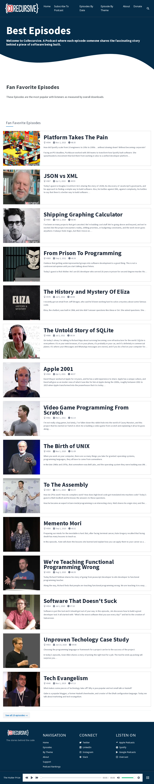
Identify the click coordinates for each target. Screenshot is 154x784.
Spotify (122, 747)
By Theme (48, 752)
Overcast (123, 757)
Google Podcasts (127, 752)
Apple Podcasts (127, 742)
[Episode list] (147, 777)
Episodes (47, 747)
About (126, 6)
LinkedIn (87, 747)
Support (47, 761)
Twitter (86, 742)
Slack (85, 757)
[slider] (71, 777)
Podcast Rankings (52, 766)
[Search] (148, 8)
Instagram (88, 752)
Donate (138, 6)
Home (47, 6)
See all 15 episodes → (16, 715)
